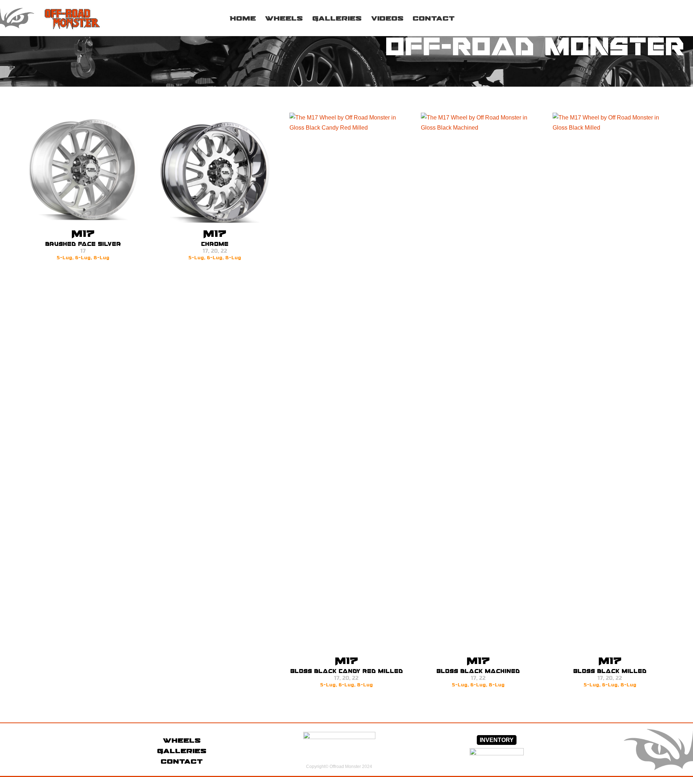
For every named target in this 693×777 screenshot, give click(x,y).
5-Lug (64, 258)
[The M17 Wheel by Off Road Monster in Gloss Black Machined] (478, 383)
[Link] (60, 18)
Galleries (181, 750)
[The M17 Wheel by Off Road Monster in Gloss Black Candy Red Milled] (346, 383)
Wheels (182, 740)
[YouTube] (675, 18)
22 (224, 251)
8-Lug (101, 258)
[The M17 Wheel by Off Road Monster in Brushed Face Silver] (83, 170)
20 (214, 251)
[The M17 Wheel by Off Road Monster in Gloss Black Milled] (610, 383)
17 (83, 251)
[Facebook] (638, 18)
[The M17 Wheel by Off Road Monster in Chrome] (215, 170)
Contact (182, 761)
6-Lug (83, 258)
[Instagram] (657, 18)
